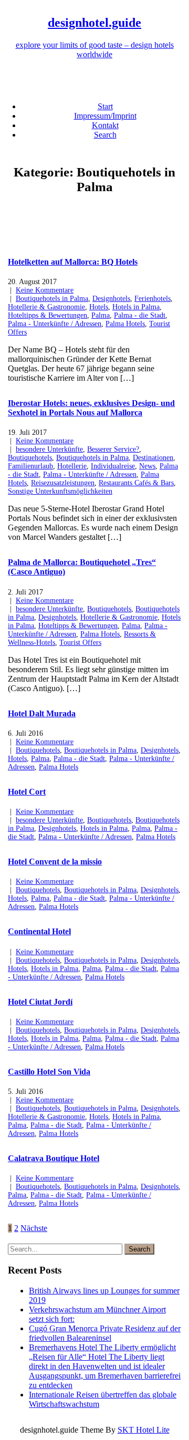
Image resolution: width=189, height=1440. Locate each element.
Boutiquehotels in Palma (52, 298)
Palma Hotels (125, 324)
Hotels (98, 307)
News (147, 466)
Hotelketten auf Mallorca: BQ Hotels (73, 261)
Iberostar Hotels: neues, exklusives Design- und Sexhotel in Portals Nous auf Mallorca (91, 408)
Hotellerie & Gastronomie (46, 307)
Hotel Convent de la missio (55, 861)
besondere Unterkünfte (49, 449)
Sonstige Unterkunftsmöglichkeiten (60, 491)
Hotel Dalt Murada (42, 713)
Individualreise (113, 466)
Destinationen (153, 458)
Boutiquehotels (30, 458)
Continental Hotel (39, 931)
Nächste (33, 1228)
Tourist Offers (80, 642)
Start (105, 106)
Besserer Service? (113, 449)
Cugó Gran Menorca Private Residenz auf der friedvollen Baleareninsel (105, 1333)
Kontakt (105, 125)
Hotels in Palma (136, 307)
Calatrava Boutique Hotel (53, 1158)
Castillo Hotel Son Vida (49, 1071)
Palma (100, 315)
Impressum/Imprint (105, 115)
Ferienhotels (152, 298)
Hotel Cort (27, 791)
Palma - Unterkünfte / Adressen (54, 324)
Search (105, 134)
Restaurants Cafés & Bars (136, 483)
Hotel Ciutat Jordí (40, 1001)
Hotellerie (72, 466)
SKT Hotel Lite (144, 1429)
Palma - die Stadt (139, 315)
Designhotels (111, 298)
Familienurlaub (30, 466)
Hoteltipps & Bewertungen (47, 315)
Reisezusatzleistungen (62, 483)
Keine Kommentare (45, 290)
